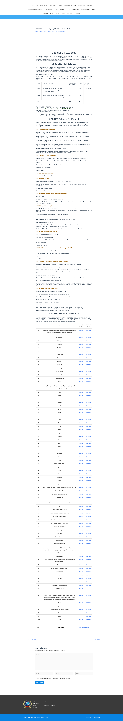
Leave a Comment (39, 31)
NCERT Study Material (74, 9)
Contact (63, 13)
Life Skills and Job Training (70, 5)
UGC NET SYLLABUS (56, 31)
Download (81, 330)
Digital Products (81, 5)
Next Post (97, 639)
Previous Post (32, 639)
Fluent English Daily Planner (49, 705)
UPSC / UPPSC (49, 9)
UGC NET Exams (47, 31)
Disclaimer (77, 13)
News (60, 5)
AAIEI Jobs (89, 5)
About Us (57, 13)
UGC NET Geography (60, 9)
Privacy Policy (70, 13)
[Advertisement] (64, 41)
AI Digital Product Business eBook (50, 700)
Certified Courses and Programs (88, 9)
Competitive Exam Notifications (35, 9)
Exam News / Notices (48, 13)
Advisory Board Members (41, 5)
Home (32, 5)
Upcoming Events (53, 5)
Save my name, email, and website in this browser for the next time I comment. (53, 678)
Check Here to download (83, 627)
